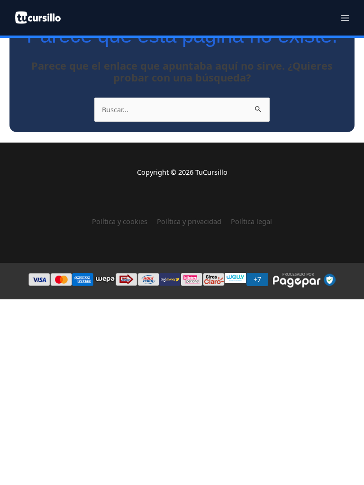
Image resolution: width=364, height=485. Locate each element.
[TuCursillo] (37, 17)
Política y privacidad (189, 221)
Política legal (251, 221)
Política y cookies (124, 221)
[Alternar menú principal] (345, 17)
